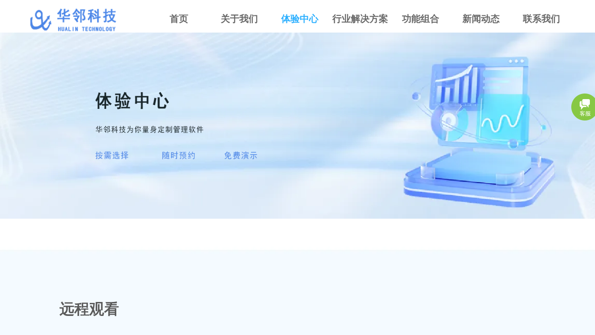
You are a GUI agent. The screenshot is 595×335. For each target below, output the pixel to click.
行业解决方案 (360, 18)
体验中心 (299, 18)
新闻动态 (481, 18)
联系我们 (541, 18)
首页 (179, 18)
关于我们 (239, 18)
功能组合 (420, 18)
